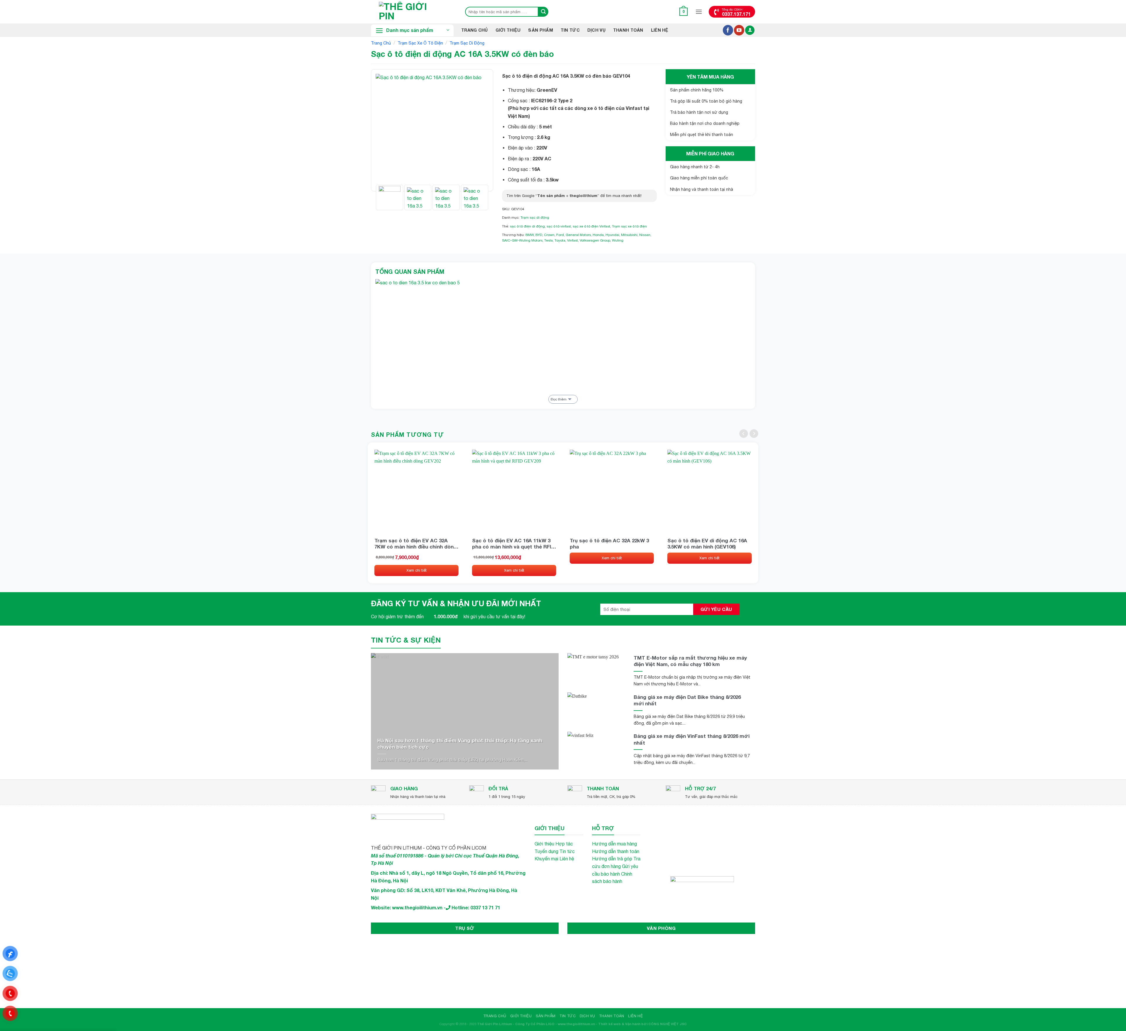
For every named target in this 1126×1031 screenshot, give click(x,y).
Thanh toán (628, 30)
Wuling (617, 240)
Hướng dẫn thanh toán (615, 851)
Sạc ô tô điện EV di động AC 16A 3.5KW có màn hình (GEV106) (707, 543)
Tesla (548, 240)
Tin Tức (570, 30)
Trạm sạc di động (467, 43)
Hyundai (612, 235)
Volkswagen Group (595, 240)
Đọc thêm (559, 399)
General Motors (578, 235)
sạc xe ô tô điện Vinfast (591, 226)
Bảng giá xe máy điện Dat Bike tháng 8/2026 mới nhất (687, 700)
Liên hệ (660, 30)
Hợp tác (564, 843)
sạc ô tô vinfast (559, 226)
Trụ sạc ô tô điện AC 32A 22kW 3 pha (609, 543)
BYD (538, 235)
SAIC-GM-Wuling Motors (522, 240)
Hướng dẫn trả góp (612, 858)
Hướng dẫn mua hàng (614, 843)
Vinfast (572, 240)
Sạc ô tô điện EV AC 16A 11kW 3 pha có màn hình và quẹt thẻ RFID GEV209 (513, 543)
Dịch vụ (596, 30)
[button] (684, 11)
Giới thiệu (508, 30)
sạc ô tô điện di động (527, 226)
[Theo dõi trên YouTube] (739, 30)
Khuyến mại (546, 858)
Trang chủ (381, 43)
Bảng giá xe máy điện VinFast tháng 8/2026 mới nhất (691, 739)
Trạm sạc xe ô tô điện (420, 43)
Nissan (644, 235)
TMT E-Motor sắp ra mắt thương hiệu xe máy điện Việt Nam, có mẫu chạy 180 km (690, 661)
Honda (598, 235)
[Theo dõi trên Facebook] (728, 30)
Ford (560, 235)
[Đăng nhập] (749, 30)
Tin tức (567, 851)
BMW (529, 235)
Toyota (559, 240)
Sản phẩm (540, 30)
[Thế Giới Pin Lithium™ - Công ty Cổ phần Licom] (412, 11)
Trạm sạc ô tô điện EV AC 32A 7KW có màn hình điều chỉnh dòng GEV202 (415, 543)
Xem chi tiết (416, 570)
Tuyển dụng (546, 851)
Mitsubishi (629, 235)
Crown (549, 235)
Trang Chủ (474, 30)
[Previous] (385, 130)
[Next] (479, 130)
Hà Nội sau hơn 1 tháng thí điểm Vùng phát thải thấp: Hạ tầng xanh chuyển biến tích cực (459, 743)
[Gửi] (543, 12)
